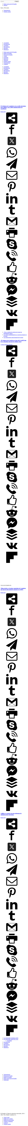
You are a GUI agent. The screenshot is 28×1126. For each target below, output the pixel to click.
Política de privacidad (9, 1120)
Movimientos (7, 1044)
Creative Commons (8, 1121)
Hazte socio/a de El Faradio (10, 4)
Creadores (6, 1043)
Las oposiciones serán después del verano (13, 337)
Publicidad (6, 1080)
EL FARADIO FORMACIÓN (11, 1038)
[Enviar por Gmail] (12, 226)
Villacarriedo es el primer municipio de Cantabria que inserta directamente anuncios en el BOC (13, 589)
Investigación (7, 1042)
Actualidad (9, 1040)
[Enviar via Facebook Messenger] (12, 295)
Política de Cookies (8, 1118)
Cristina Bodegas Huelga (6, 344)
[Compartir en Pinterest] (12, 192)
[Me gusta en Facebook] (12, 272)
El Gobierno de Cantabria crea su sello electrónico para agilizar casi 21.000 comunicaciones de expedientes (13, 107)
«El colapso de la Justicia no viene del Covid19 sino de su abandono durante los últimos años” (13, 341)
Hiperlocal (6, 1047)
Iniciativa (6, 1046)
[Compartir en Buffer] (12, 306)
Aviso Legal (6, 1117)
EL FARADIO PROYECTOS (11, 1039)
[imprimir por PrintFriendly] (12, 237)
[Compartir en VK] (12, 318)
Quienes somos (7, 11)
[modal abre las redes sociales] (12, 123)
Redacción (3, 111)
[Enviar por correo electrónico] (12, 180)
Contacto (6, 1122)
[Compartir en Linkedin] (12, 203)
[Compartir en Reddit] (12, 283)
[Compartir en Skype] (12, 249)
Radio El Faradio (8, 1077)
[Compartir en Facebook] (12, 134)
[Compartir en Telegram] (12, 169)
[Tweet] (12, 146)
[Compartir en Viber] (12, 260)
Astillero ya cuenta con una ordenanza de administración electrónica (11, 814)
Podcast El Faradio (8, 1075)
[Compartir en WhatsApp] (12, 157)
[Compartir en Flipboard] (12, 329)
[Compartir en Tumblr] (12, 215)
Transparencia (7, 10)
